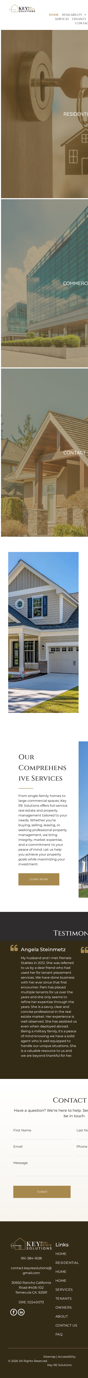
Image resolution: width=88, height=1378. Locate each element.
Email (18, 1147)
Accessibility (67, 1356)
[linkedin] (21, 1313)
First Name (22, 1130)
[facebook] (13, 1313)
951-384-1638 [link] (31, 1258)
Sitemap (49, 1356)
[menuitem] (54, 15)
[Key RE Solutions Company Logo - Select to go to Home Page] (31, 1239)
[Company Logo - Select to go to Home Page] (22, 6)
